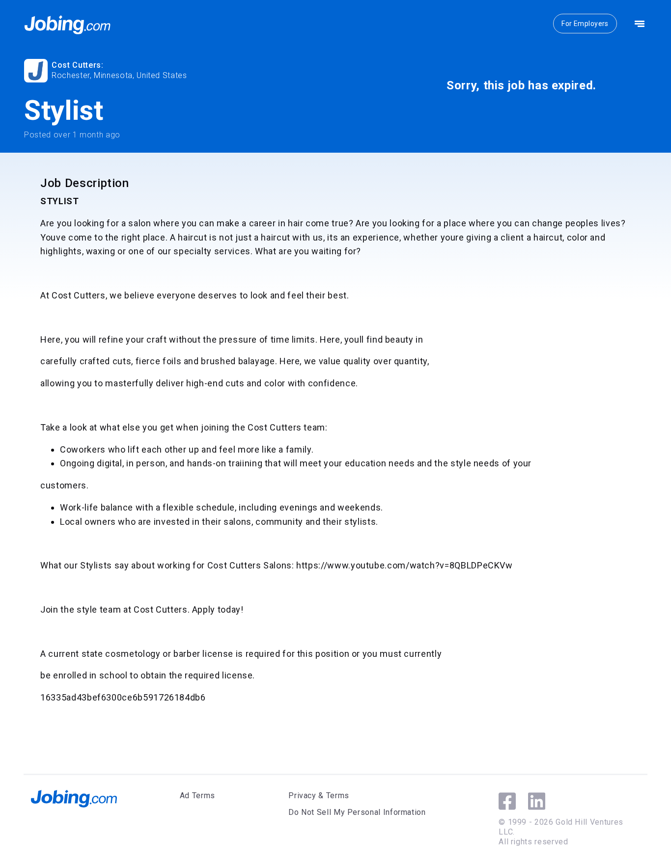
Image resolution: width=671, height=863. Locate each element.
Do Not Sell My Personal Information (356, 812)
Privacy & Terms (318, 795)
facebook (507, 801)
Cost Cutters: (77, 65)
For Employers (584, 23)
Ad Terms (197, 795)
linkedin (536, 801)
